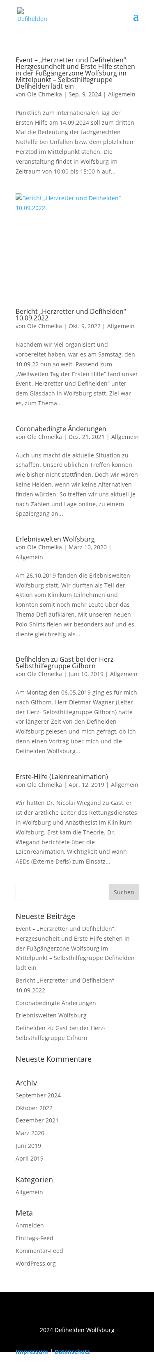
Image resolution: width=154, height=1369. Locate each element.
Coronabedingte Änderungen (61, 428)
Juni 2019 (28, 1146)
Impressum (32, 1351)
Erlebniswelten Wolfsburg (55, 539)
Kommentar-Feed (39, 1251)
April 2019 (30, 1158)
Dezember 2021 (37, 1120)
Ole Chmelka (44, 94)
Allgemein (122, 94)
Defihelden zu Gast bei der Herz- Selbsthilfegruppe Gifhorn (65, 662)
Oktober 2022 (34, 1108)
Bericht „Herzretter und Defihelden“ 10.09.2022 (71, 314)
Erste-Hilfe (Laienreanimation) (62, 776)
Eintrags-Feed (34, 1238)
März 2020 (30, 1133)
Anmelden (30, 1225)
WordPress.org (36, 1263)
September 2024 (38, 1095)
